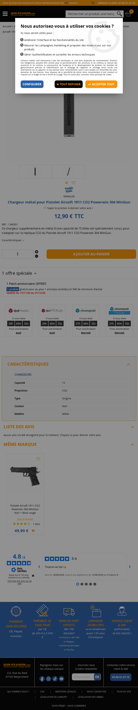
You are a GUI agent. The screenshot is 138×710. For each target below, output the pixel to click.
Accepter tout (102, 84)
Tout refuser (70, 84)
